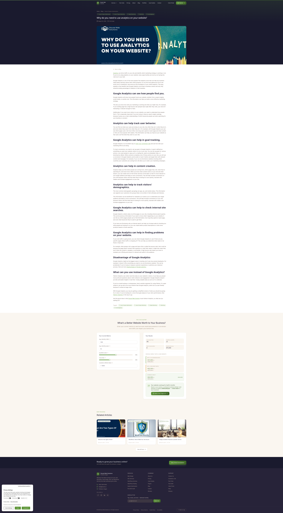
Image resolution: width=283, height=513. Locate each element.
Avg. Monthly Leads (104, 346)
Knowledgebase (150, 14)
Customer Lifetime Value (105, 363)
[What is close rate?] (105, 357)
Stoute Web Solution (134, 298)
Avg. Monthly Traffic (104, 339)
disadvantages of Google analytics (136, 267)
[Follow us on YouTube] (107, 495)
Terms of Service (144, 509)
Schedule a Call (172, 478)
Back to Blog (118, 69)
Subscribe (157, 501)
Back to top (182, 509)
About (133, 3)
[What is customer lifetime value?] (112, 362)
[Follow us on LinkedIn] (104, 495)
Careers (150, 488)
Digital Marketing (132, 14)
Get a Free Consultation (177, 462)
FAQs (169, 488)
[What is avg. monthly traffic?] (109, 339)
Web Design (130, 476)
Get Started (180, 3)
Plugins (149, 483)
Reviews (150, 491)
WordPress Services (132, 481)
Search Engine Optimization (104, 14)
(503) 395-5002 (103, 484)
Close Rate (101, 357)
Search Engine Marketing (119, 14)
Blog (139, 3)
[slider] (116, 355)
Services (113, 3)
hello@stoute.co (102, 486)
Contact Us (171, 476)
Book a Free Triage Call (160, 393)
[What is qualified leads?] (107, 352)
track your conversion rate (143, 143)
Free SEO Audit (131, 488)
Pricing (128, 3)
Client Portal (171, 3)
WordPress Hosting (132, 483)
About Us (150, 476)
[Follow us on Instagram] (101, 495)
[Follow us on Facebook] (98, 495)
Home (98, 11)
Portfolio (144, 3)
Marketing (141, 14)
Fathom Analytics (118, 295)
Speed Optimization (132, 486)
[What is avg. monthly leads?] (109, 346)
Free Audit (170, 483)
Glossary (170, 491)
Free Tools (121, 3)
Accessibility (159, 509)
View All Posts (140, 449)
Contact (159, 3)
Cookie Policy (152, 509)
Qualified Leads (103, 352)
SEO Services (131, 478)
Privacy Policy (136, 509)
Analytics (115, 73)
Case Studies (152, 3)
